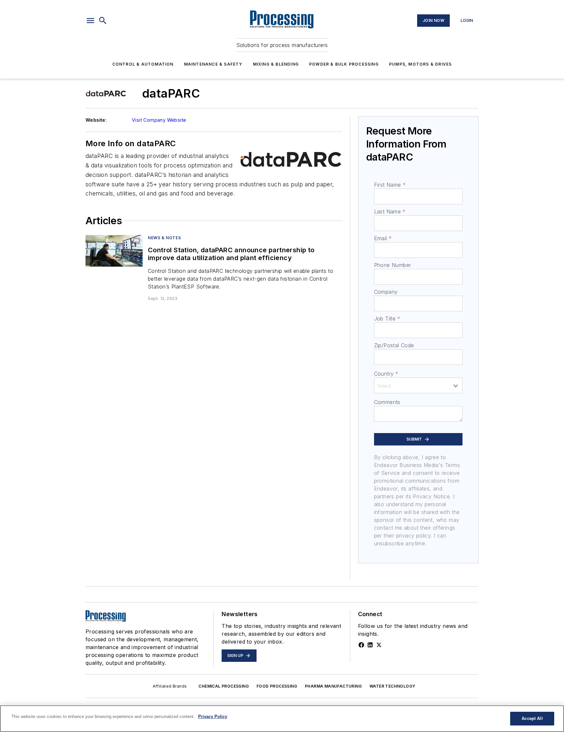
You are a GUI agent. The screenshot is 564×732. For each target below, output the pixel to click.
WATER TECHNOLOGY (392, 686)
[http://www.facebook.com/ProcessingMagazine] (361, 645)
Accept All (532, 718)
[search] (103, 20)
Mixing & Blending (276, 64)
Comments (387, 402)
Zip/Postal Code (394, 345)
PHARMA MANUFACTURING (333, 686)
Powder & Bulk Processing (344, 64)
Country (386, 373)
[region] (282, 718)
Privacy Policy (212, 716)
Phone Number (392, 265)
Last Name (390, 211)
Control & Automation (143, 64)
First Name (390, 184)
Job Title (387, 318)
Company (386, 291)
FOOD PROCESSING (277, 686)
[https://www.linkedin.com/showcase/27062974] (370, 645)
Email (383, 238)
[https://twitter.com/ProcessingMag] (379, 645)
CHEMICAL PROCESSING (223, 686)
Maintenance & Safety (213, 64)
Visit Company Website (159, 120)
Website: (96, 120)
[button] (90, 20)
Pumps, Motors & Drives (420, 64)
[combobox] (418, 385)
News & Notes (164, 237)
